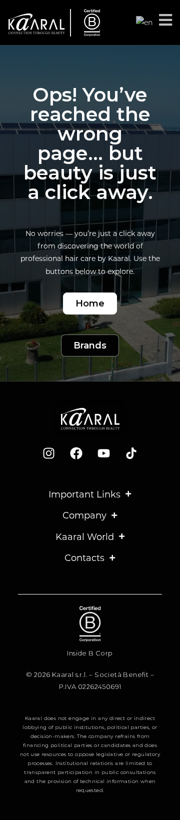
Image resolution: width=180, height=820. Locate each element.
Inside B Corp (89, 653)
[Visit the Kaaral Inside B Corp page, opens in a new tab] (88, 22)
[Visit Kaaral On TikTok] (131, 453)
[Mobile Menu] (165, 22)
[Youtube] (104, 453)
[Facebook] (76, 453)
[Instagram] (49, 453)
